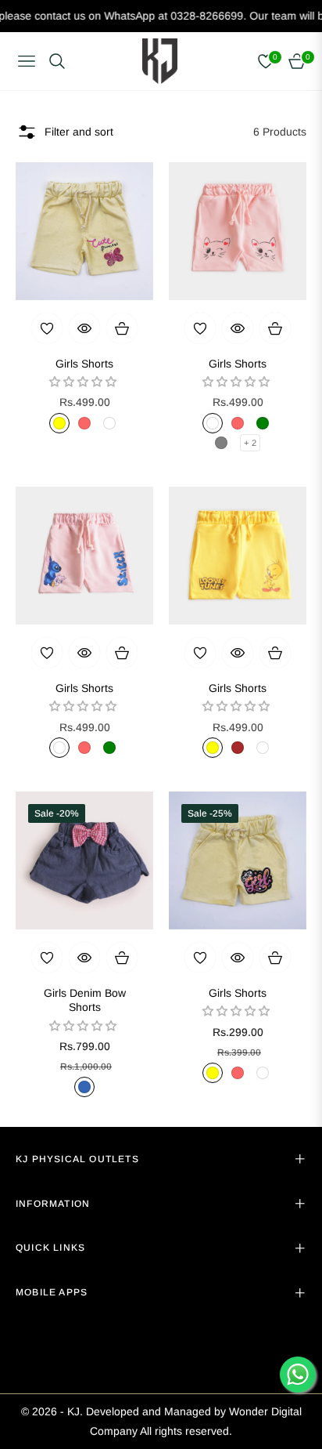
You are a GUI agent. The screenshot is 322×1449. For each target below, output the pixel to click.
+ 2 (250, 442)
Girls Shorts (84, 363)
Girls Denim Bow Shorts (85, 1000)
